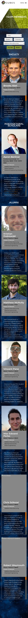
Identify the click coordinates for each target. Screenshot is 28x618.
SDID (5, 163)
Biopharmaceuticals (11, 310)
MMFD (20, 161)
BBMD (18, 88)
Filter (10, 47)
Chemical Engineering (11, 245)
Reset (18, 47)
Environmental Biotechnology (14, 244)
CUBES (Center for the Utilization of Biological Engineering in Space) (13, 191)
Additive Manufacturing (12, 91)
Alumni (5, 238)
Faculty (5, 88)
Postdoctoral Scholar (10, 159)
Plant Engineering (10, 445)
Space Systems (9, 168)
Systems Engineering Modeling (14, 170)
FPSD (15, 161)
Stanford (11, 238)
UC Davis (11, 304)
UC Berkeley (12, 88)
